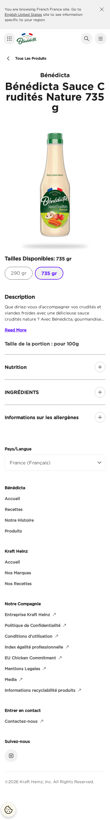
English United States (23, 14)
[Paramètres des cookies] (8, 809)
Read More (15, 330)
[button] (9, 38)
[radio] (19, 273)
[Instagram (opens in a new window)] (11, 755)
